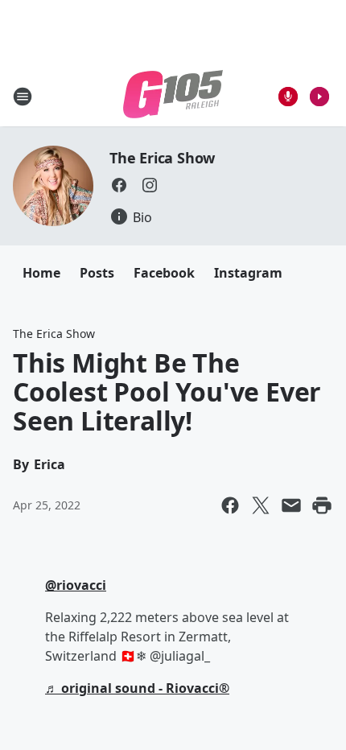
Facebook (164, 273)
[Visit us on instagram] (149, 185)
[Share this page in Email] (291, 505)
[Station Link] (173, 96)
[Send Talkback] (288, 96)
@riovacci (75, 585)
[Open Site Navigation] (22, 96)
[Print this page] (322, 505)
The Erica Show (162, 157)
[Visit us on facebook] (119, 185)
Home (41, 273)
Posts (97, 273)
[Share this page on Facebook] (230, 505)
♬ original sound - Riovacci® (137, 688)
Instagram (248, 273)
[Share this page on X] (260, 505)
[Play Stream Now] (319, 96)
